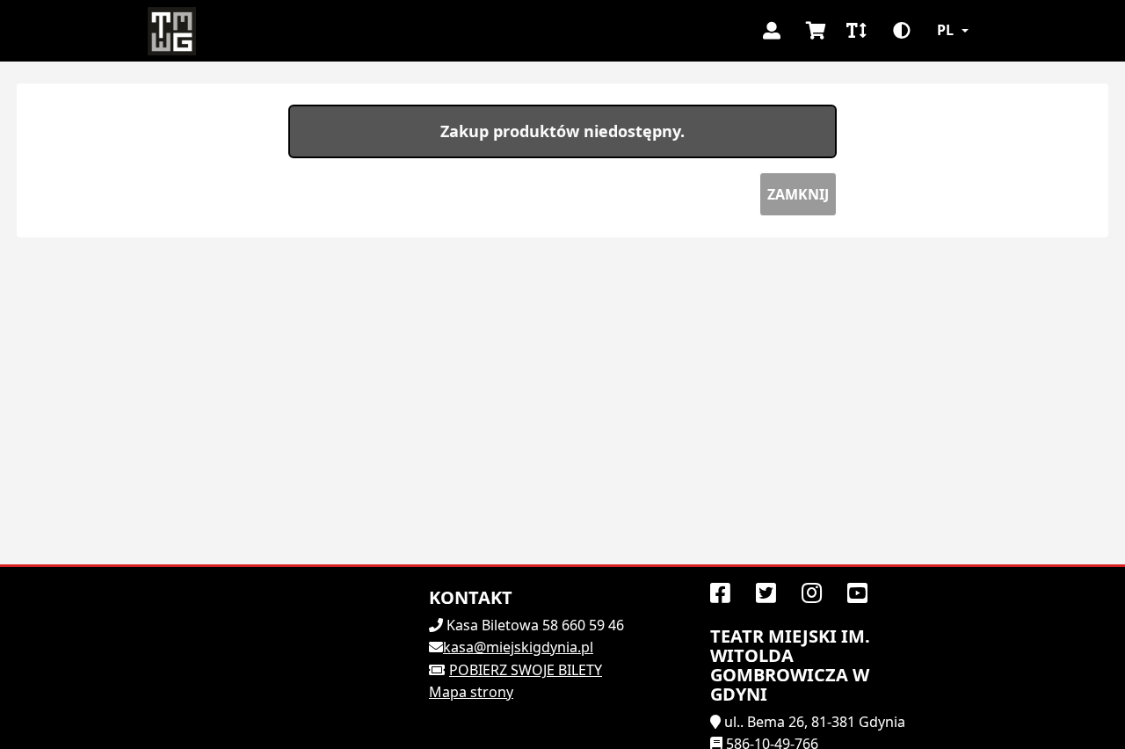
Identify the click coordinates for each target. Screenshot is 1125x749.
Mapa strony (471, 692)
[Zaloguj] (772, 30)
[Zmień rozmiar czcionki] (856, 30)
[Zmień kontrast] (901, 30)
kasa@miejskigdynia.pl (518, 647)
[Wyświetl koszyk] (816, 31)
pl (945, 30)
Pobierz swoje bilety (525, 670)
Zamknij (798, 194)
